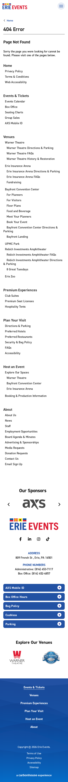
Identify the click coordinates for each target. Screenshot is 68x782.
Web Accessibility (16, 82)
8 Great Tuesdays (17, 269)
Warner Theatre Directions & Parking (30, 148)
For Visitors (14, 200)
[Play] (59, 491)
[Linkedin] (29, 539)
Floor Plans (14, 205)
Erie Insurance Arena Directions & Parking (33, 171)
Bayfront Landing (17, 237)
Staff (8, 426)
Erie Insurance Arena (18, 166)
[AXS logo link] (34, 504)
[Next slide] (59, 504)
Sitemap (34, 767)
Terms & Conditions (17, 77)
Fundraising (14, 182)
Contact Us (11, 459)
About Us (10, 415)
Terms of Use (34, 753)
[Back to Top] (61, 774)
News (8, 420)
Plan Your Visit (14, 320)
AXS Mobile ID (13, 123)
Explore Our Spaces (17, 372)
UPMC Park (12, 244)
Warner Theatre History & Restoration (31, 159)
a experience (34, 775)
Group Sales (12, 118)
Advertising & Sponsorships (22, 442)
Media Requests (14, 448)
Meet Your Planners (19, 216)
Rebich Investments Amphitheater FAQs (31, 254)
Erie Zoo (10, 276)
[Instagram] (38, 539)
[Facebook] (20, 539)
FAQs (8, 348)
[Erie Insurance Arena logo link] (51, 657)
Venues (9, 136)
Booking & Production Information (26, 396)
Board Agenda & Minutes (20, 437)
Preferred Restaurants (18, 337)
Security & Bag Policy (18, 342)
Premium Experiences (20, 290)
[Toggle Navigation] (61, 6)
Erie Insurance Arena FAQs (23, 177)
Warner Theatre (14, 142)
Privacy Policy (14, 71)
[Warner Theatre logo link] (17, 657)
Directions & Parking (18, 326)
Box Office (11, 107)
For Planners (15, 195)
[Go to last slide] (9, 504)
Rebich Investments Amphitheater (25, 249)
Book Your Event (17, 222)
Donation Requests (16, 453)
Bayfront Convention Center (22, 189)
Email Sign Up (13, 464)
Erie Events (14, 6)
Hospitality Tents (15, 306)
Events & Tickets (16, 95)
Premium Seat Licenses (19, 301)
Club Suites (12, 296)
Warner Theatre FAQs (20, 153)
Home (10, 20)
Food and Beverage (19, 211)
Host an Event (13, 366)
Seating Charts (14, 112)
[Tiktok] (47, 539)
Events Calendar (15, 101)
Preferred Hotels (15, 331)
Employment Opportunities (21, 431)
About (7, 409)
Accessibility (12, 353)
